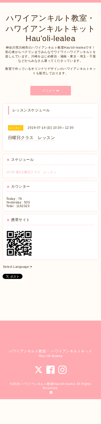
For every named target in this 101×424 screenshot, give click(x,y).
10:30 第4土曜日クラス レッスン (31, 172)
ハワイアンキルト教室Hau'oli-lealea (48, 384)
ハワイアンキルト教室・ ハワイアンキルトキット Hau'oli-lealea (51, 28)
